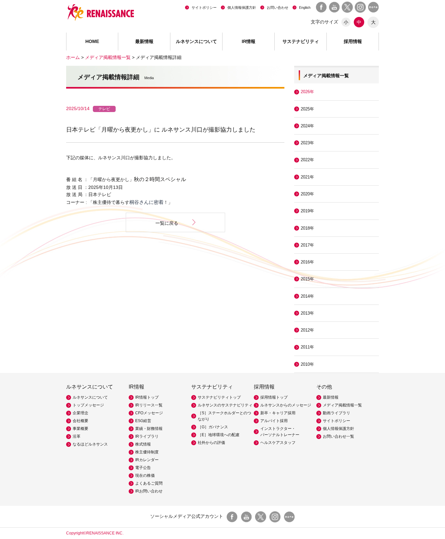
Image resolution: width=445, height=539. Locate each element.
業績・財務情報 (149, 428)
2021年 (307, 177)
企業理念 (80, 413)
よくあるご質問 (149, 483)
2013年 (307, 313)
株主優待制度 (147, 452)
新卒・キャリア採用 (277, 413)
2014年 (307, 296)
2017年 (307, 245)
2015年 (307, 279)
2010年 (307, 364)
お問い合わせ (277, 7)
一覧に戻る (166, 223)
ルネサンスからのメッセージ (285, 405)
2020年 (307, 193)
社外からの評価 (211, 442)
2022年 (307, 159)
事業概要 (80, 428)
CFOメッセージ (149, 413)
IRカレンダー (147, 460)
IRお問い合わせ (149, 491)
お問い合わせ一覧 (338, 436)
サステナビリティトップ (219, 397)
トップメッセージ (88, 405)
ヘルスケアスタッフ (277, 442)
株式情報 (143, 444)
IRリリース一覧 (149, 405)
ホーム (73, 57)
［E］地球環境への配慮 (218, 435)
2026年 (307, 91)
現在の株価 (145, 475)
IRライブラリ (147, 436)
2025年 (307, 108)
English (304, 7)
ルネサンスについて (90, 397)
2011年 (307, 347)
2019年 (307, 210)
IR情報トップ (147, 397)
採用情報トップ (274, 397)
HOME (92, 41)
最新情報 (144, 41)
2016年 (307, 262)
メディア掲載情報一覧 (108, 57)
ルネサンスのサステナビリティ (225, 405)
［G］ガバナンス (213, 427)
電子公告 (143, 467)
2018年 (307, 228)
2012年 (307, 330)
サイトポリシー (204, 7)
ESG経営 (143, 420)
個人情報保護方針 (241, 7)
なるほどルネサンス (90, 444)
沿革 (76, 436)
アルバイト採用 (274, 420)
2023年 (307, 142)
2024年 (307, 125)
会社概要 (80, 420)
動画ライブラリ (336, 413)
